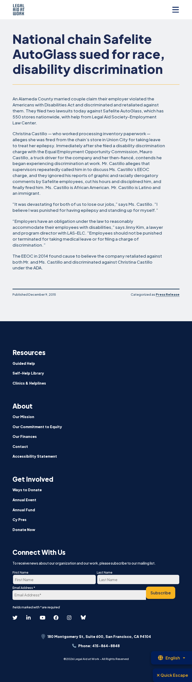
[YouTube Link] (42, 617)
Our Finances (24, 436)
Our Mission (23, 416)
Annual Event (24, 499)
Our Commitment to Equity (37, 426)
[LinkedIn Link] (28, 617)
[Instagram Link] (69, 617)
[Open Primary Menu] (176, 10)
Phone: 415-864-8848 (99, 645)
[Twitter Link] (15, 617)
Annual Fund (23, 509)
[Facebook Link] (56, 617)
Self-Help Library (28, 373)
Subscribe (160, 592)
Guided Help (23, 363)
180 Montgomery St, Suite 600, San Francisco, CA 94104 (99, 636)
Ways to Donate (27, 489)
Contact (20, 446)
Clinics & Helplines (29, 383)
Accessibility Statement (34, 456)
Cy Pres (19, 519)
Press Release (168, 294)
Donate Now (23, 529)
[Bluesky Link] (83, 617)
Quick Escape (174, 675)
